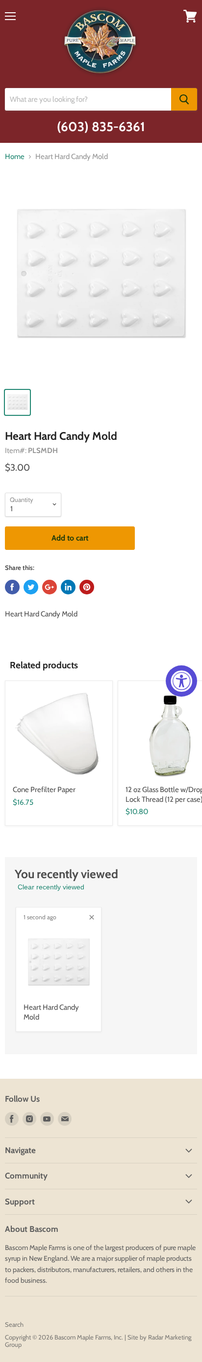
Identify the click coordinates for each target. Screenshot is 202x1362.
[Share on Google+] (49, 587)
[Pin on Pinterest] (86, 587)
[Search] (184, 99)
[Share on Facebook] (12, 587)
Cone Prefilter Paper (44, 789)
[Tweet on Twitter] (31, 587)
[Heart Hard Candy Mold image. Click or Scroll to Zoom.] (101, 281)
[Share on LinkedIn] (68, 587)
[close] (92, 917)
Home (15, 157)
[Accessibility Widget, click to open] (181, 681)
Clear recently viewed (51, 887)
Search (14, 1324)
